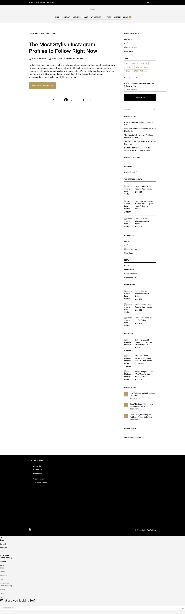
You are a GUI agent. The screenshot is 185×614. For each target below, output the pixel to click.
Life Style (128, 39)
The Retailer (151, 530)
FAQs (109, 17)
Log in (126, 266)
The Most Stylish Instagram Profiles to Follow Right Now (63, 47)
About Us (37, 466)
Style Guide (128, 51)
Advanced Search (40, 483)
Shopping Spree (130, 47)
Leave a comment (75, 59)
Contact (66, 17)
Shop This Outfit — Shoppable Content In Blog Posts (141, 405)
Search (183, 608)
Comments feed (130, 274)
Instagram (130, 64)
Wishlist (3, 562)
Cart (86, 17)
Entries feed (129, 270)
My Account (96, 17)
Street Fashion (140, 71)
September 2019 (130, 172)
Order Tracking (6, 558)
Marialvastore (39, 59)
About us (76, 17)
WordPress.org (130, 278)
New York (143, 64)
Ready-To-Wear (143, 67)
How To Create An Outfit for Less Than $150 (142, 394)
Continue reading (41, 86)
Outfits (126, 43)
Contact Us (37, 470)
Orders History (39, 479)
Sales (128, 71)
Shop (57, 17)
